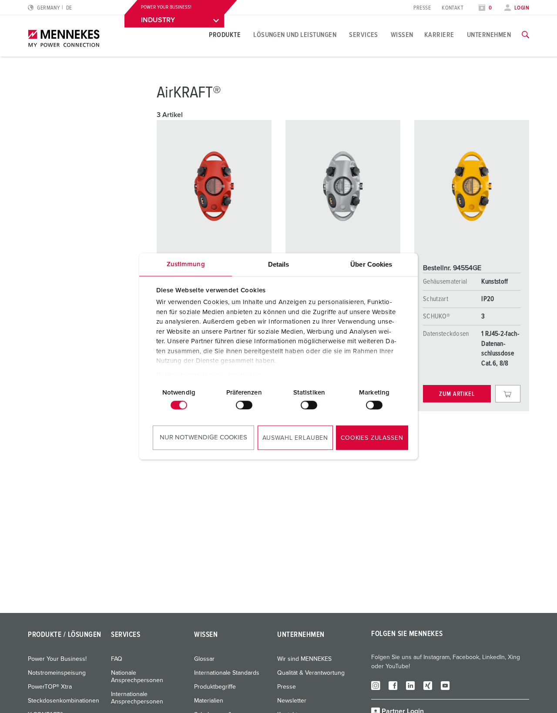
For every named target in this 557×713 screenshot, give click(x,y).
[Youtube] (445, 685)
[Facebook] (393, 685)
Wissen (402, 34)
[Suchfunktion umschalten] (525, 34)
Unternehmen (489, 34)
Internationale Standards (226, 673)
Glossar (204, 659)
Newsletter (291, 701)
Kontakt (452, 8)
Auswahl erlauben (295, 438)
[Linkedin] (410, 685)
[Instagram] (375, 685)
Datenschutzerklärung (189, 375)
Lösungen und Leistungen (294, 34)
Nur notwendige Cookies (203, 437)
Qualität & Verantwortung (311, 673)
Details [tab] (278, 264)
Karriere (439, 34)
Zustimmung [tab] (186, 264)
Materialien (208, 701)
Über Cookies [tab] (371, 264)
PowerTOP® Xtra (50, 687)
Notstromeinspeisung (57, 673)
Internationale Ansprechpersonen (137, 698)
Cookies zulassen (372, 438)
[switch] (244, 405)
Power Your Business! (57, 659)
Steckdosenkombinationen (63, 701)
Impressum (245, 375)
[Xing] (427, 685)
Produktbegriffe (215, 687)
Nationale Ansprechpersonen (137, 676)
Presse (422, 8)
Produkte (225, 34)
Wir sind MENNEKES (304, 659)
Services (363, 34)
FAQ (116, 659)
